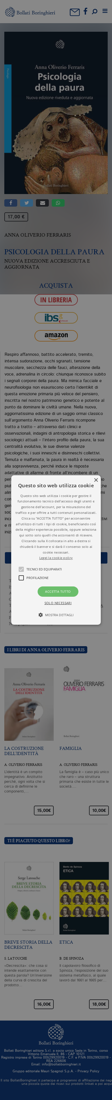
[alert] (56, 550)
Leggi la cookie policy (56, 558)
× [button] (96, 480)
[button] (56, 550)
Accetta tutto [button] (58, 591)
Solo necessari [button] (58, 603)
